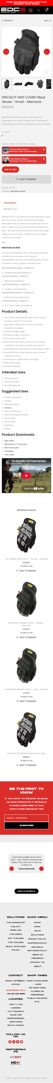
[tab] (26, 202)
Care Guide (9, 454)
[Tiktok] (17, 1041)
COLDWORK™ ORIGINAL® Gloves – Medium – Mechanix (26, 624)
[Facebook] (10, 1041)
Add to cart (10, 169)
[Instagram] (13, 1041)
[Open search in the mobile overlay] (38, 10)
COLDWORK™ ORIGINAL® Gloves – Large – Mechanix (26, 689)
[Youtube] (21, 1041)
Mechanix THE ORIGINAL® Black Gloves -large (26, 753)
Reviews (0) (10, 208)
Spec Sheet (9, 440)
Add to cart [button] (28, 566)
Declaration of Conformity (15, 444)
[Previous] (6, 52)
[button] (30, 10)
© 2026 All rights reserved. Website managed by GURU (26, 1078)
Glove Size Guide (11, 447)
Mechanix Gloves (18, 191)
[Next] (47, 52)
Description (10, 202)
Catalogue (8, 451)
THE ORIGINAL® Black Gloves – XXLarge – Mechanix (26, 559)
